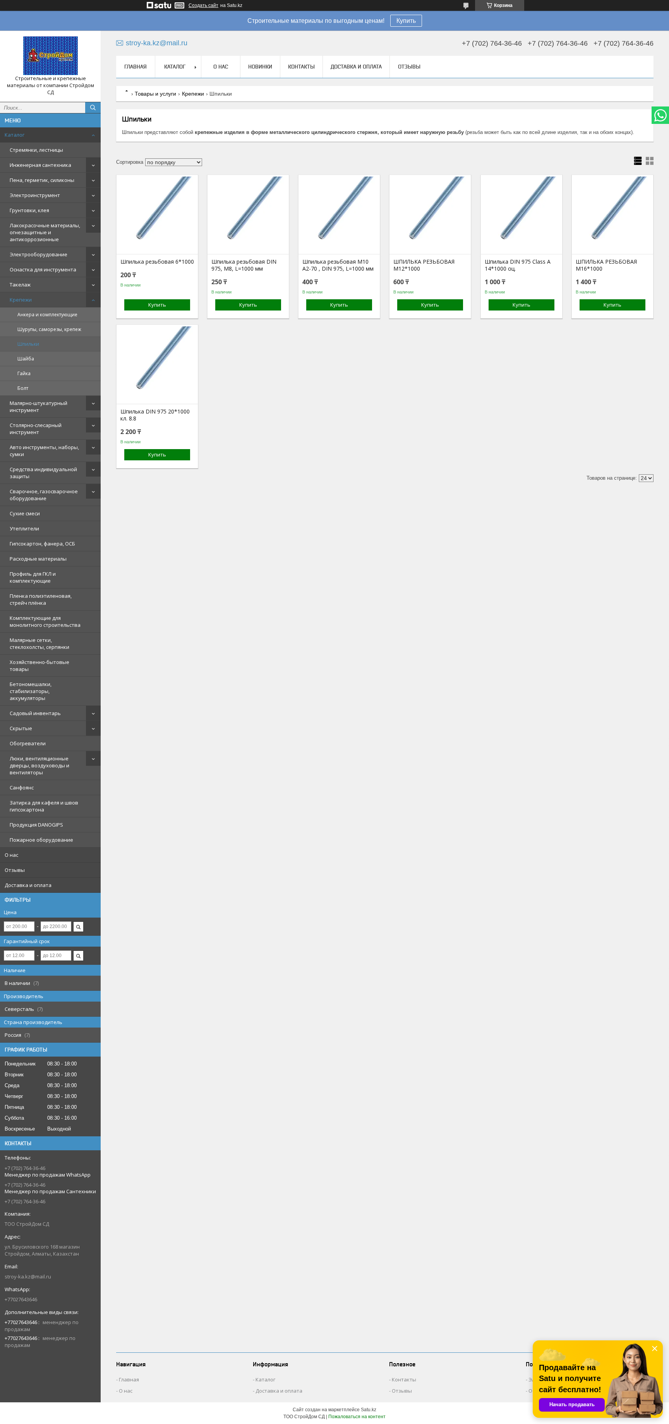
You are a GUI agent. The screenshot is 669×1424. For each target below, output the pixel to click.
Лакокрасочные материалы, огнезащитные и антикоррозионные (45, 232)
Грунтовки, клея (29, 210)
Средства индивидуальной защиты (43, 473)
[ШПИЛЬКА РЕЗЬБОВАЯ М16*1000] (612, 215)
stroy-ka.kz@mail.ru (28, 1276)
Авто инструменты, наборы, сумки (44, 451)
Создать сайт (203, 5)
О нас (11, 854)
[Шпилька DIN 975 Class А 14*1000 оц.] (521, 215)
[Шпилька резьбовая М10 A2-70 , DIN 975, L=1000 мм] (339, 215)
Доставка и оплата (28, 885)
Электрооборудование (38, 254)
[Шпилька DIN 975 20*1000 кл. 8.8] (157, 365)
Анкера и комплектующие (47, 314)
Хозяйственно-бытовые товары (39, 666)
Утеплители (24, 528)
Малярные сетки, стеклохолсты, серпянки (39, 643)
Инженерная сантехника (40, 164)
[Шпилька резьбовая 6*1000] (157, 215)
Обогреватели (28, 743)
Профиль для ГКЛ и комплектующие (33, 577)
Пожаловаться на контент (357, 1416)
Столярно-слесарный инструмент (36, 429)
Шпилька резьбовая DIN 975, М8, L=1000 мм (243, 265)
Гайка (24, 373)
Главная (135, 66)
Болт (22, 388)
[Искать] (93, 107)
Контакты (301, 66)
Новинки (260, 66)
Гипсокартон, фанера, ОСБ (42, 543)
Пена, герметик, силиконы (42, 180)
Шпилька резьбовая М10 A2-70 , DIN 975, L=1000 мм (338, 265)
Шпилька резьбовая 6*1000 (157, 261)
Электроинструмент (35, 195)
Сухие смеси (25, 513)
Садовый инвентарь (35, 713)
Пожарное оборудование (41, 839)
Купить (406, 20)
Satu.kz (368, 1409)
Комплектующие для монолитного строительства (45, 621)
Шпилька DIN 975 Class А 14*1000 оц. (518, 265)
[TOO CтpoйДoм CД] (50, 55)
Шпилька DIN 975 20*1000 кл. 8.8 (155, 415)
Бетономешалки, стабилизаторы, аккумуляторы (30, 691)
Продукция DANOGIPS (36, 824)
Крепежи (21, 299)
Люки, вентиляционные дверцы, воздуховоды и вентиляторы (39, 765)
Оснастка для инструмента (43, 269)
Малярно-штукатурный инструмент (38, 406)
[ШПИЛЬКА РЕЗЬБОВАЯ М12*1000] (430, 215)
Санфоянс (22, 787)
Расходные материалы (38, 558)
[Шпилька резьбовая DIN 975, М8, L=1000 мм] (248, 215)
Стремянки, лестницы (36, 149)
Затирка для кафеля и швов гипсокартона (44, 806)
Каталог (14, 134)
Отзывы (15, 869)
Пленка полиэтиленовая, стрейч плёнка (41, 599)
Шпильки (28, 344)
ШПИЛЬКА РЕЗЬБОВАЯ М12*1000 (424, 265)
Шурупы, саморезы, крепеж (49, 329)
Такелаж (20, 284)
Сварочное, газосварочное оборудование (44, 495)
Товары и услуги (155, 94)
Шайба (25, 358)
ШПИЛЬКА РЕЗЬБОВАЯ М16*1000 (606, 265)
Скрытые (21, 728)
